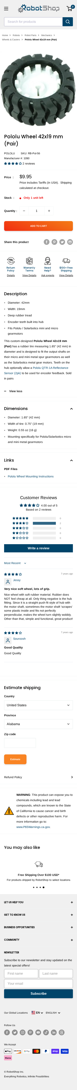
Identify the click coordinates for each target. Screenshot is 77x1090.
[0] (69, 8)
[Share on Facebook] (46, 242)
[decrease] (24, 211)
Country (9, 696)
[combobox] (33, 21)
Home (5, 35)
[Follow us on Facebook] (7, 1032)
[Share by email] (70, 242)
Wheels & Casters (11, 39)
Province (10, 715)
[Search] (68, 21)
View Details (29, 275)
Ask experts (47, 275)
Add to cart (38, 226)
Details (11, 275)
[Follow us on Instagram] (22, 1032)
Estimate (15, 759)
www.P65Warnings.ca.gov (33, 827)
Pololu (9, 153)
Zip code (10, 734)
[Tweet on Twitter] (62, 242)
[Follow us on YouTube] (38, 1032)
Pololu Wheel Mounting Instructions (31, 476)
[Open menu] (6, 8)
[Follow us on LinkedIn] (54, 1032)
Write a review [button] (38, 548)
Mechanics (46, 35)
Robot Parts (31, 35)
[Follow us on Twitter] (15, 1032)
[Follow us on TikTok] (46, 1032)
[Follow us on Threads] (61, 1032)
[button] (13, 163)
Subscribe (39, 993)
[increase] (49, 211)
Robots (16, 35)
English (52, 1012)
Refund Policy (13, 777)
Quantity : (10, 210)
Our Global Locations (16, 1012)
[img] (13, 574)
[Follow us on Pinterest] (30, 1032)
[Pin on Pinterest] (54, 242)
